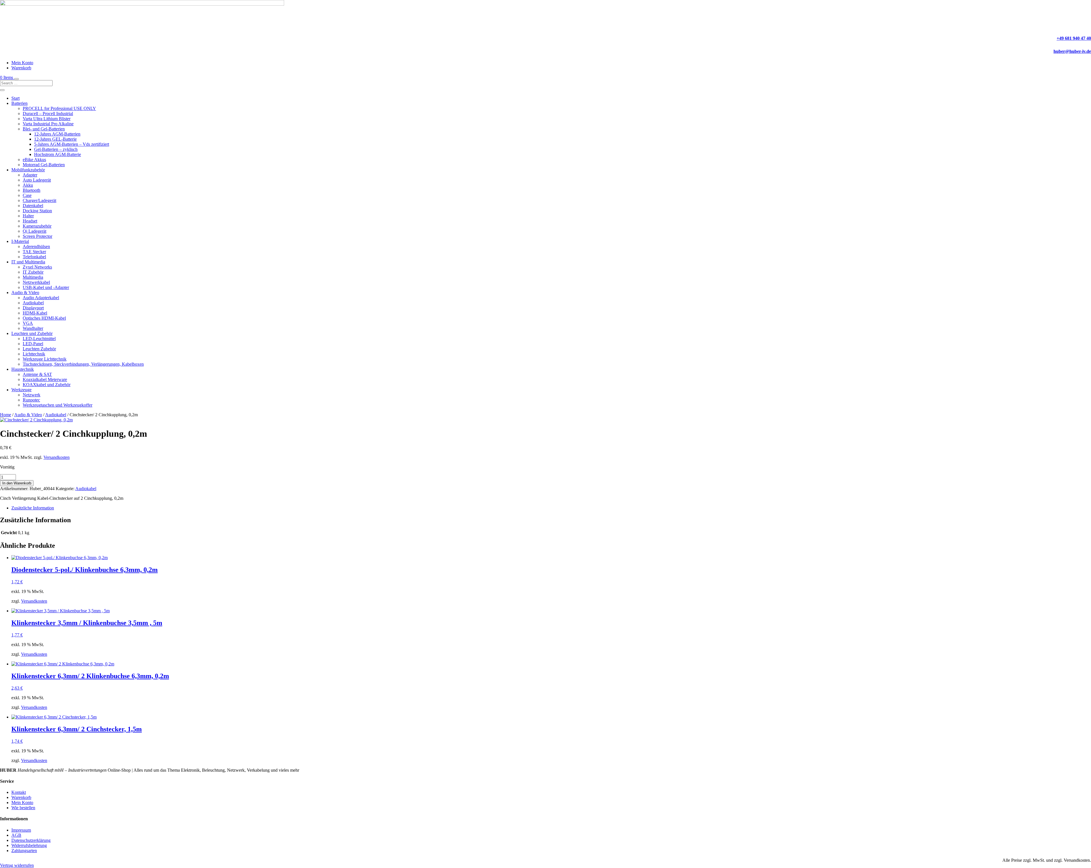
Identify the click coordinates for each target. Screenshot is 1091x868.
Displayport (33, 307)
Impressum (21, 830)
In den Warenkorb (16, 483)
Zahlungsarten (24, 850)
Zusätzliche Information (32, 507)
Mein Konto (22, 62)
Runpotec (31, 399)
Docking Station (37, 210)
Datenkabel (33, 205)
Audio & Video (25, 292)
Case (27, 195)
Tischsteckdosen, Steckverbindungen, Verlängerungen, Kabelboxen (83, 364)
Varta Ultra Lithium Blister (46, 118)
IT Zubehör (33, 272)
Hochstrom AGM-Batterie (57, 154)
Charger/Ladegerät (39, 200)
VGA (28, 323)
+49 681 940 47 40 (1074, 38)
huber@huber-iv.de (1072, 51)
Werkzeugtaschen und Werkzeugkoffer (57, 405)
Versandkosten (56, 457)
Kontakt (18, 792)
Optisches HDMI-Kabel (44, 318)
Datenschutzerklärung (31, 840)
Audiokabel (33, 302)
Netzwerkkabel (36, 282)
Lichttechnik (34, 353)
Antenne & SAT (37, 374)
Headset (30, 220)
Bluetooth (31, 190)
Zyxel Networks (37, 267)
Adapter (30, 174)
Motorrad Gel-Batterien (44, 164)
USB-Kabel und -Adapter (46, 287)
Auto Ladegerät (37, 180)
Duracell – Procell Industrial (48, 113)
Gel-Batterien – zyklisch (56, 149)
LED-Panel (33, 343)
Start (15, 98)
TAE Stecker (34, 251)
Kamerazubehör (37, 226)
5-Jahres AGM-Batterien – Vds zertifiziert (71, 144)
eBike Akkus (34, 159)
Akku (28, 185)
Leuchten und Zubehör (32, 333)
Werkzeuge (21, 389)
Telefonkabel (34, 256)
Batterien (19, 103)
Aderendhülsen (36, 246)
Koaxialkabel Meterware (45, 379)
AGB (16, 835)
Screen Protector (37, 236)
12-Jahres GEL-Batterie (55, 139)
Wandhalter (33, 328)
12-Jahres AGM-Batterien (57, 134)
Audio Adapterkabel (41, 297)
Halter (28, 215)
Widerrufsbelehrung (29, 845)
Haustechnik (22, 369)
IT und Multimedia (28, 261)
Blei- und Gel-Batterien (44, 128)
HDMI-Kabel (35, 313)
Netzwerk (31, 394)
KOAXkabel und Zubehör (46, 384)
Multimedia (33, 277)
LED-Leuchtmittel (39, 338)
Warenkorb (21, 67)
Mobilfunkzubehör (28, 169)
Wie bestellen (23, 807)
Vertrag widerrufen (17, 865)
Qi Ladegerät (34, 231)
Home (5, 414)
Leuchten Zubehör (39, 348)
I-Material (20, 241)
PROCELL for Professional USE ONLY (59, 108)
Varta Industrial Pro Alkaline (48, 123)
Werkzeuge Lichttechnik (44, 359)
